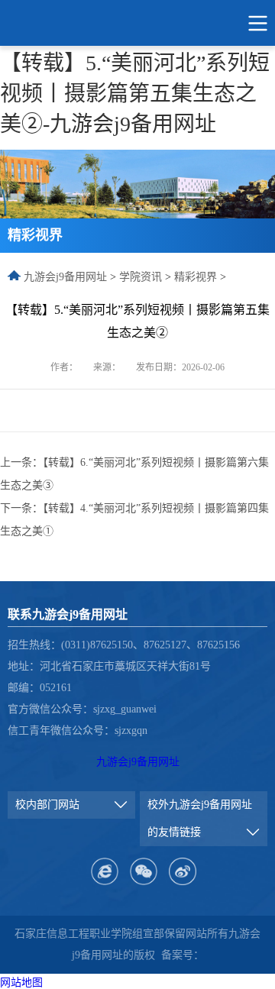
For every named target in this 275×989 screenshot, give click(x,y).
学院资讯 (140, 277)
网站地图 (21, 982)
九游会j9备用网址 (65, 277)
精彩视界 (195, 277)
